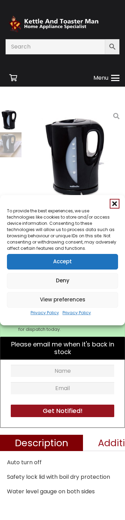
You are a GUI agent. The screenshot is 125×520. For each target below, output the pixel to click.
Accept (62, 261)
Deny (62, 280)
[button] (114, 203)
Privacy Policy (45, 313)
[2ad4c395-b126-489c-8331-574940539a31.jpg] (75, 157)
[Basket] (13, 78)
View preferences (62, 299)
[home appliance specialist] (62, 26)
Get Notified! (63, 410)
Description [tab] (41, 443)
